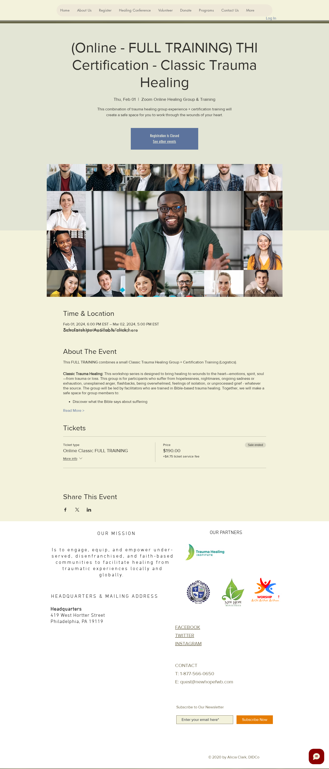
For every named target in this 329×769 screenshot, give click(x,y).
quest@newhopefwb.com (206, 681)
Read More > (73, 410)
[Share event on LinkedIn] (89, 510)
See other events (164, 141)
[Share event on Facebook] (65, 510)
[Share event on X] (77, 510)
